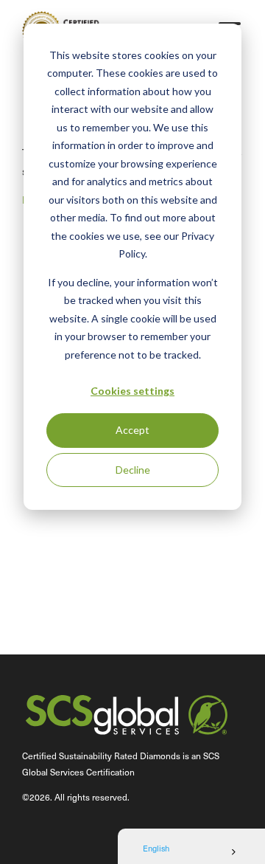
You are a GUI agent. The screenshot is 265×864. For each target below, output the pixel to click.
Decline (133, 469)
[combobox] (191, 852)
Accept (132, 430)
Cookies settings (132, 390)
